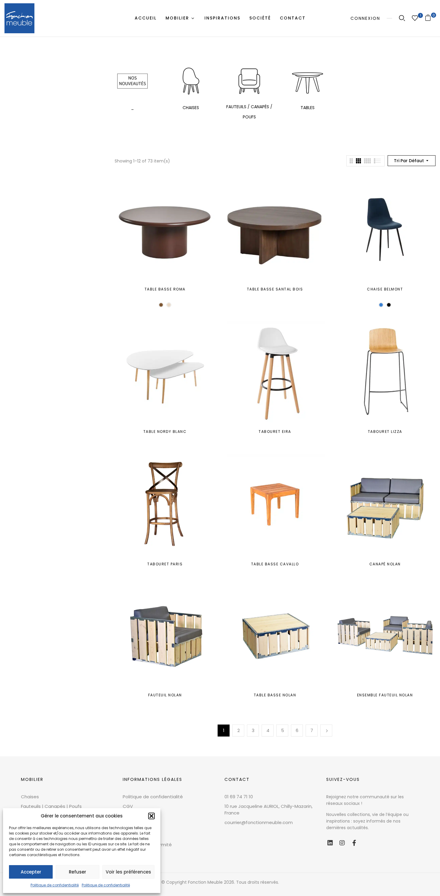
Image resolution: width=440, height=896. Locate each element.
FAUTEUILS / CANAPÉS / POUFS (249, 112)
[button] (151, 816)
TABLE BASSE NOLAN (275, 695)
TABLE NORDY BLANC (165, 431)
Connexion (365, 18)
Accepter (31, 872)
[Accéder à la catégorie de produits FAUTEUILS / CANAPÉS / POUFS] (249, 81)
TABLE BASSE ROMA (165, 289)
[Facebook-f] (354, 843)
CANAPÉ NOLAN (385, 564)
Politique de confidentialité (55, 885)
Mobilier (32, 779)
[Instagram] (342, 843)
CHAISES (191, 108)
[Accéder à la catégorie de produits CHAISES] (191, 81)
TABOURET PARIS (165, 564)
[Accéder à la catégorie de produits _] (132, 81)
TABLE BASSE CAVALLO (275, 564)
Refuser (77, 872)
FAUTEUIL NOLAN (165, 695)
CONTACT (237, 779)
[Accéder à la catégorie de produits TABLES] (307, 81)
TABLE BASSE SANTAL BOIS (275, 289)
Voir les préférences (128, 872)
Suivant (326, 731)
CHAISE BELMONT (385, 289)
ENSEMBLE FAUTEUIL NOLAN (385, 695)
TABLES (308, 108)
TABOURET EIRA (275, 431)
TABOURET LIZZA (385, 431)
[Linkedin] (330, 843)
